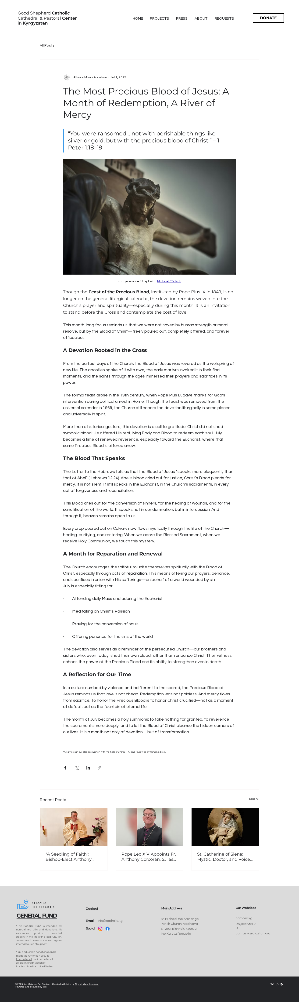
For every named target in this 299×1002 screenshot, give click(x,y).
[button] (201, 18)
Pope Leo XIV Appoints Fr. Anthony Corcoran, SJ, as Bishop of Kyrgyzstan (148, 857)
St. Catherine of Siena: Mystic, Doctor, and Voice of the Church (223, 857)
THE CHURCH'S (43, 907)
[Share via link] (99, 768)
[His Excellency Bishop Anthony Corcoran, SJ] (149, 827)
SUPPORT (40, 903)
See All (254, 799)
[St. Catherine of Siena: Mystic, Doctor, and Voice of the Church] (225, 827)
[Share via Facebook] (65, 768)
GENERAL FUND (37, 915)
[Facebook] (107, 928)
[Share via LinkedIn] (88, 768)
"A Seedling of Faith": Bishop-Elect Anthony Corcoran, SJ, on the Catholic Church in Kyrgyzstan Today (69, 857)
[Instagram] (100, 928)
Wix (44, 986)
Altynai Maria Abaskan (87, 984)
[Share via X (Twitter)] (77, 768)
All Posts (47, 45)
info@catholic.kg (110, 920)
